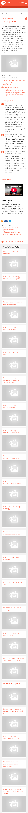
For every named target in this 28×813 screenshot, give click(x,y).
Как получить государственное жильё (12, 482)
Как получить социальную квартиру (12, 609)
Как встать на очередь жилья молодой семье (12, 235)
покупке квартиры (17, 136)
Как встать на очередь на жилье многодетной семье (13, 737)
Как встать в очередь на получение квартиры (12, 432)
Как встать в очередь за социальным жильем (12, 685)
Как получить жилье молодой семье (10, 406)
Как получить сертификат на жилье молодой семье (13, 659)
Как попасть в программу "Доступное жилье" (11, 228)
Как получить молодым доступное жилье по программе (11, 764)
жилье (23, 140)
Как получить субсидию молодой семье (11, 634)
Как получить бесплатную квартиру (12, 252)
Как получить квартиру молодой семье (13, 80)
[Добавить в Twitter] (10, 221)
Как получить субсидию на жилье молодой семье (11, 84)
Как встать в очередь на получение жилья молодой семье (13, 711)
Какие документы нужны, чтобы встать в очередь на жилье (13, 791)
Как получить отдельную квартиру (12, 507)
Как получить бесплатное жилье (12, 353)
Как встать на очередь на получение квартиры (12, 457)
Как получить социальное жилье (12, 583)
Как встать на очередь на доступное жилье (12, 303)
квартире (8, 131)
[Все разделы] (26, 3)
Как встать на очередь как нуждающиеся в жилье (12, 533)
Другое (16, 7)
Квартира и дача (10, 7)
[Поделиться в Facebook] (7, 221)
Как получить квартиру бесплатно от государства (12, 277)
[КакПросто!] (6, 3)
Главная (3, 7)
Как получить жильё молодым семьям (10, 328)
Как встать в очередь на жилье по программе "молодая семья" (12, 380)
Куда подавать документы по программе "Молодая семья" (12, 231)
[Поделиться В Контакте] (5, 221)
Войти (21, 3)
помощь (7, 136)
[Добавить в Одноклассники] (2, 221)
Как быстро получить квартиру (11, 558)
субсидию (18, 134)
